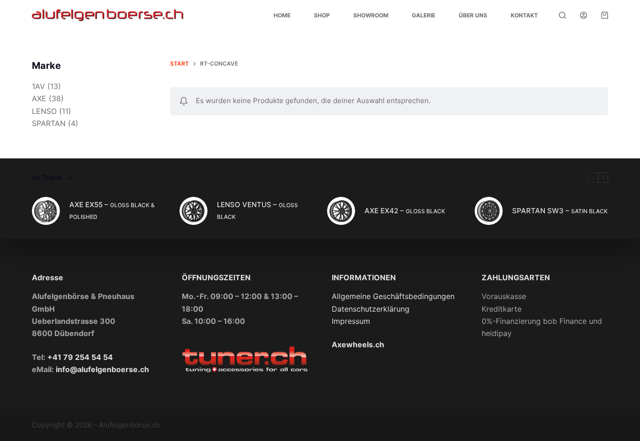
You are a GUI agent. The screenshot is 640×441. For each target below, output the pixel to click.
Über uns (473, 15)
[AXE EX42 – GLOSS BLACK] (341, 211)
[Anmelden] (583, 15)
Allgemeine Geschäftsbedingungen (393, 296)
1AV (38, 86)
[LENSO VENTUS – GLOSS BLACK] (193, 211)
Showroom (370, 15)
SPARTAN (49, 123)
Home (282, 15)
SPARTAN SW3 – (560, 210)
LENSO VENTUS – (257, 210)
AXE (39, 98)
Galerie (423, 15)
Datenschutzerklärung (370, 309)
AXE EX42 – (405, 210)
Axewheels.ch (358, 344)
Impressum (351, 321)
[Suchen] (562, 15)
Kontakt (524, 15)
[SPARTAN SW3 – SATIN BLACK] (489, 211)
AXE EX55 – (112, 210)
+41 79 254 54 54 (80, 357)
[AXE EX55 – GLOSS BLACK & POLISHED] (46, 211)
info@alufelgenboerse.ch (102, 369)
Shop (322, 15)
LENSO (44, 111)
